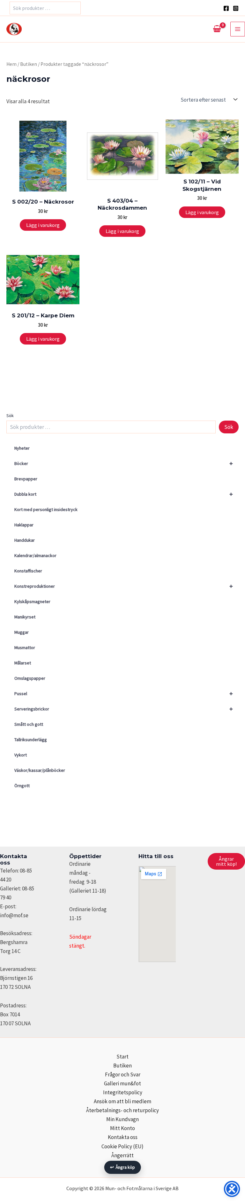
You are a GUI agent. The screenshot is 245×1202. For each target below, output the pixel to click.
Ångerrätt (122, 1155)
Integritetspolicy (122, 1092)
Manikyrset (24, 617)
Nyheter (22, 448)
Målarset (22, 663)
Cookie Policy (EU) (122, 1146)
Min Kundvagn (122, 1119)
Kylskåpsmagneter (32, 601)
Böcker (123, 463)
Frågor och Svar (122, 1074)
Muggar (21, 632)
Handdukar (24, 540)
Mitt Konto (122, 1128)
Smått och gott (28, 724)
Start (122, 1056)
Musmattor (24, 647)
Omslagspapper (29, 678)
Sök (10, 415)
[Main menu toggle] (237, 29)
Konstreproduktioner (123, 586)
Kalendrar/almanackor (35, 555)
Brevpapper (25, 479)
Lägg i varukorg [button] (43, 225)
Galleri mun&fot (122, 1083)
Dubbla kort (123, 494)
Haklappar (23, 525)
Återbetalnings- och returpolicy (122, 1110)
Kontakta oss (122, 1137)
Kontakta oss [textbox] (13, 859)
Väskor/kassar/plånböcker (39, 770)
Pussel (123, 693)
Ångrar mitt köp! (226, 861)
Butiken (28, 64)
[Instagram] (236, 8)
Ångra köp (122, 1167)
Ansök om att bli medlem (122, 1101)
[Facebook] (226, 8)
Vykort (20, 755)
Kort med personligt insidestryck (46, 509)
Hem (11, 64)
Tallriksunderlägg (30, 739)
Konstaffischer (28, 571)
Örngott (22, 785)
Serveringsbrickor (123, 709)
